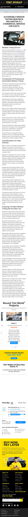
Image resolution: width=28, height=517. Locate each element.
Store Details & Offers (15, 414)
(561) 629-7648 (14, 355)
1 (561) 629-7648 (15, 409)
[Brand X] (9, 416)
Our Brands (5, 476)
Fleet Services (6, 490)
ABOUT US (5, 472)
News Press (18, 486)
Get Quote (14, 358)
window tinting (16, 53)
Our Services (5, 477)
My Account (18, 474)
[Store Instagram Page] (22, 414)
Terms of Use (18, 479)
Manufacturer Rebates (8, 491)
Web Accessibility (4, 513)
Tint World (2, 9)
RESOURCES (5, 483)
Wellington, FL (19, 50)
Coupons (4, 485)
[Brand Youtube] (24, 414)
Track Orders (18, 476)
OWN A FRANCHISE (20, 491)
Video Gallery (18, 488)
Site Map (15, 513)
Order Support (19, 477)
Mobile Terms (16, 511)
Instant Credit (5, 488)
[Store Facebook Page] (20, 414)
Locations (4, 480)
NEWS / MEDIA (19, 483)
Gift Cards (5, 486)
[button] (1, 2)
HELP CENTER (19, 472)
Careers (4, 479)
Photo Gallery (18, 490)
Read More (14, 342)
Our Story (4, 474)
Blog (16, 485)
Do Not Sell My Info (4, 511)
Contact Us (18, 480)
